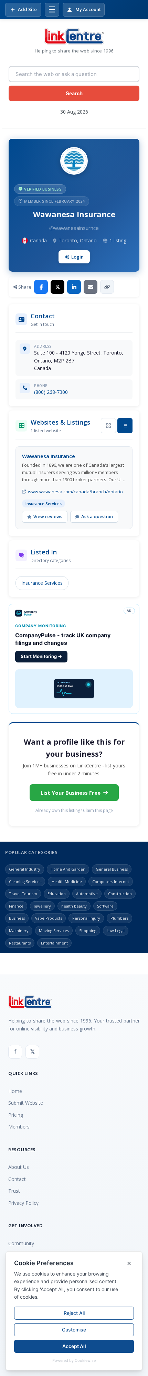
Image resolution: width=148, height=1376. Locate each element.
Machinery (19, 930)
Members (19, 1126)
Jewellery (42, 906)
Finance (16, 906)
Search (74, 93)
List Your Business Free (71, 792)
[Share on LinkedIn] (74, 287)
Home (15, 1091)
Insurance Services (42, 583)
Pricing (15, 1115)
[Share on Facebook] (41, 287)
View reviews (47, 516)
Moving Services (54, 930)
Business (17, 918)
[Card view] (108, 425)
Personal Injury (86, 918)
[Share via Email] (90, 287)
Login (77, 257)
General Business (112, 869)
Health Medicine (67, 881)
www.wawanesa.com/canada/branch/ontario (75, 491)
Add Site (27, 9)
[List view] (125, 425)
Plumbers (119, 918)
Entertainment (54, 943)
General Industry (24, 869)
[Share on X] (57, 287)
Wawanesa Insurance (48, 456)
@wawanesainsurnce (74, 227)
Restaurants (20, 943)
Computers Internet (110, 881)
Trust (14, 1191)
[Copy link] (107, 287)
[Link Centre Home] (74, 36)
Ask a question (97, 516)
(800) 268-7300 (51, 392)
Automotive (87, 893)
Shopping (87, 930)
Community (21, 1243)
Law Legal (116, 930)
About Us (18, 1167)
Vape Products (48, 918)
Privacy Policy (23, 1203)
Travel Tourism (23, 893)
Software (105, 906)
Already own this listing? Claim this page (74, 810)
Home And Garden (68, 869)
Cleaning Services (25, 881)
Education (56, 893)
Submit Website (25, 1102)
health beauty (74, 906)
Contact (17, 1179)
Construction (120, 893)
